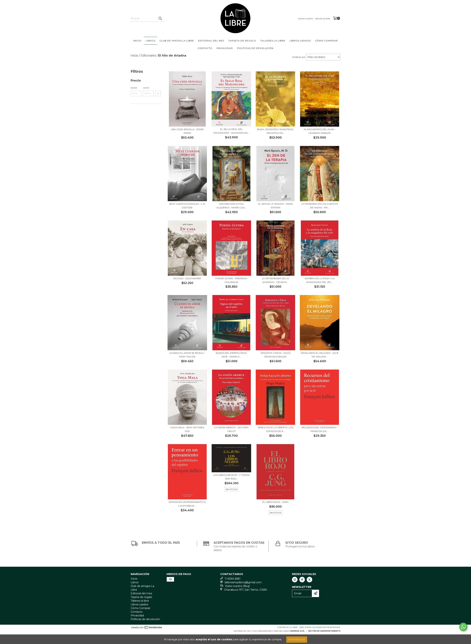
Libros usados (300, 40)
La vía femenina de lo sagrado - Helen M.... (275, 280)
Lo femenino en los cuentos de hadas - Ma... (319, 205)
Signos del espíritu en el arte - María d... (231, 355)
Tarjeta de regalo (242, 40)
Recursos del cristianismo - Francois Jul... (320, 429)
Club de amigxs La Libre (177, 40)
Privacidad (225, 48)
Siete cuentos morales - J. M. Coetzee (187, 205)
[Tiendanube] (147, 628)
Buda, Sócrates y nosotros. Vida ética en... (275, 131)
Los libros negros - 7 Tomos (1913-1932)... (231, 477)
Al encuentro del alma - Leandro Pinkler (320, 131)
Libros (150, 40)
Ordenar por (298, 57)
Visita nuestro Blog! (237, 586)
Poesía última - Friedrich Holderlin (231, 280)
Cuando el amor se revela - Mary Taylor (187, 355)
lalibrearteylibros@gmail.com (243, 582)
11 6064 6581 (232, 578)
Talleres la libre (272, 40)
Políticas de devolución (255, 48)
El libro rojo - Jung (275, 502)
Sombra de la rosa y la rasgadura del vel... (319, 280)
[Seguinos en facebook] (302, 579)
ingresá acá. (297, 631)
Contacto (205, 48)
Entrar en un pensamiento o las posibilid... (187, 504)
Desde (134, 88)
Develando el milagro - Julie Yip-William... (320, 355)
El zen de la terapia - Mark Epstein (275, 205)
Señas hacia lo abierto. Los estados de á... (275, 429)
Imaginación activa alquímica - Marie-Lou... (231, 205)
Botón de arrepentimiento (324, 631)
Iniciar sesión (322, 18)
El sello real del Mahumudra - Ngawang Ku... (231, 131)
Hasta (146, 88)
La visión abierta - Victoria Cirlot (231, 429)
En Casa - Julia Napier (187, 278)
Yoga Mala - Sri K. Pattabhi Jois (187, 429)
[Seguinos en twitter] (309, 579)
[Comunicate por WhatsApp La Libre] (463, 627)
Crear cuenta (305, 18)
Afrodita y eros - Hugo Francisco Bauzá (276, 355)
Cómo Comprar (326, 40)
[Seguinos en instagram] (295, 579)
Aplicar (158, 93)
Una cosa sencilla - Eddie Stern (187, 131)
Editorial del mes (211, 40)
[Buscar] (160, 18)
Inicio (137, 40)
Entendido (296, 639)
